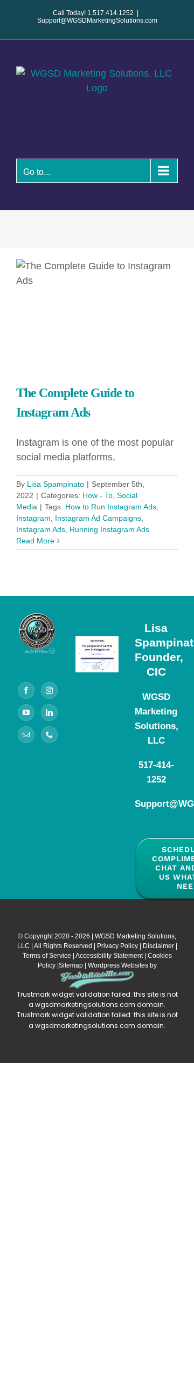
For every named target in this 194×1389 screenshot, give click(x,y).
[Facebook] (26, 690)
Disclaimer (158, 946)
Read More (35, 540)
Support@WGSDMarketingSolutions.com (97, 20)
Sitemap (71, 965)
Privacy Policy (117, 946)
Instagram (33, 518)
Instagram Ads (40, 529)
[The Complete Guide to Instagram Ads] (97, 313)
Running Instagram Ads (109, 529)
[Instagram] (49, 690)
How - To (97, 495)
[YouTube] (26, 712)
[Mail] (26, 734)
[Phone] (49, 734)
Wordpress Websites (118, 965)
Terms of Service (47, 955)
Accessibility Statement (109, 955)
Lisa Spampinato (55, 484)
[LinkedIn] (49, 712)
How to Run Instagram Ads (110, 506)
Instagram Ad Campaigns (98, 518)
